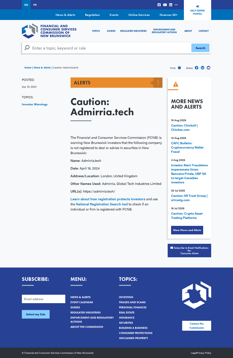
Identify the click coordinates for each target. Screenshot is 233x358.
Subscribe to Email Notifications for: (191, 250)
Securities (126, 323)
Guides (111, 30)
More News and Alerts (187, 230)
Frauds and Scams (132, 302)
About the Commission (86, 327)
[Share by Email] (208, 68)
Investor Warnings (35, 104)
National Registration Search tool (102, 203)
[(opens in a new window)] (159, 4)
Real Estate (126, 312)
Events (114, 15)
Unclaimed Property (133, 338)
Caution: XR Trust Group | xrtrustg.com (189, 197)
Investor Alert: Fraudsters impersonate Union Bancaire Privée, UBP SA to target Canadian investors (189, 173)
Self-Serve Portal (197, 12)
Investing (126, 297)
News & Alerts (65, 15)
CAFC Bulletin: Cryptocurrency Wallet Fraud (187, 147)
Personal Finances (133, 307)
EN (26, 5)
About (188, 30)
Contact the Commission (197, 325)
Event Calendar (81, 302)
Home (27, 67)
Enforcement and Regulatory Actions (164, 31)
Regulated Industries (133, 30)
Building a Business (133, 328)
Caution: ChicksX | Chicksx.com (184, 127)
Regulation (92, 15)
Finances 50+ (168, 15)
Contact (204, 30)
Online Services (139, 15)
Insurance (126, 317)
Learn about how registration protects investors (107, 198)
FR (35, 5)
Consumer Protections (135, 333)
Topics (96, 30)
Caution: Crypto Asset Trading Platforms (187, 215)
